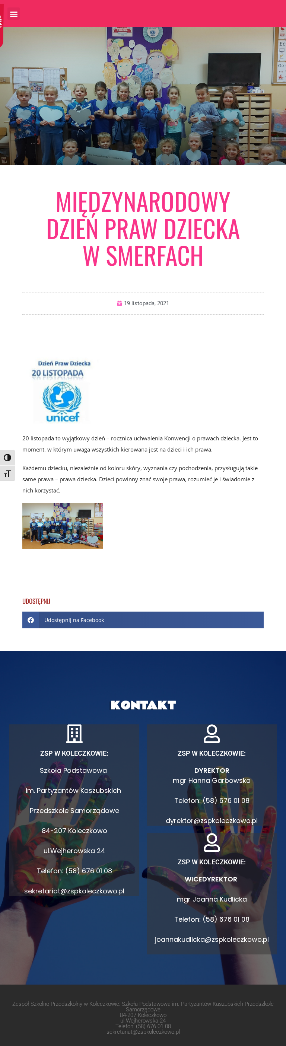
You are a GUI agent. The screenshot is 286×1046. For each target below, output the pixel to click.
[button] (13, 13)
